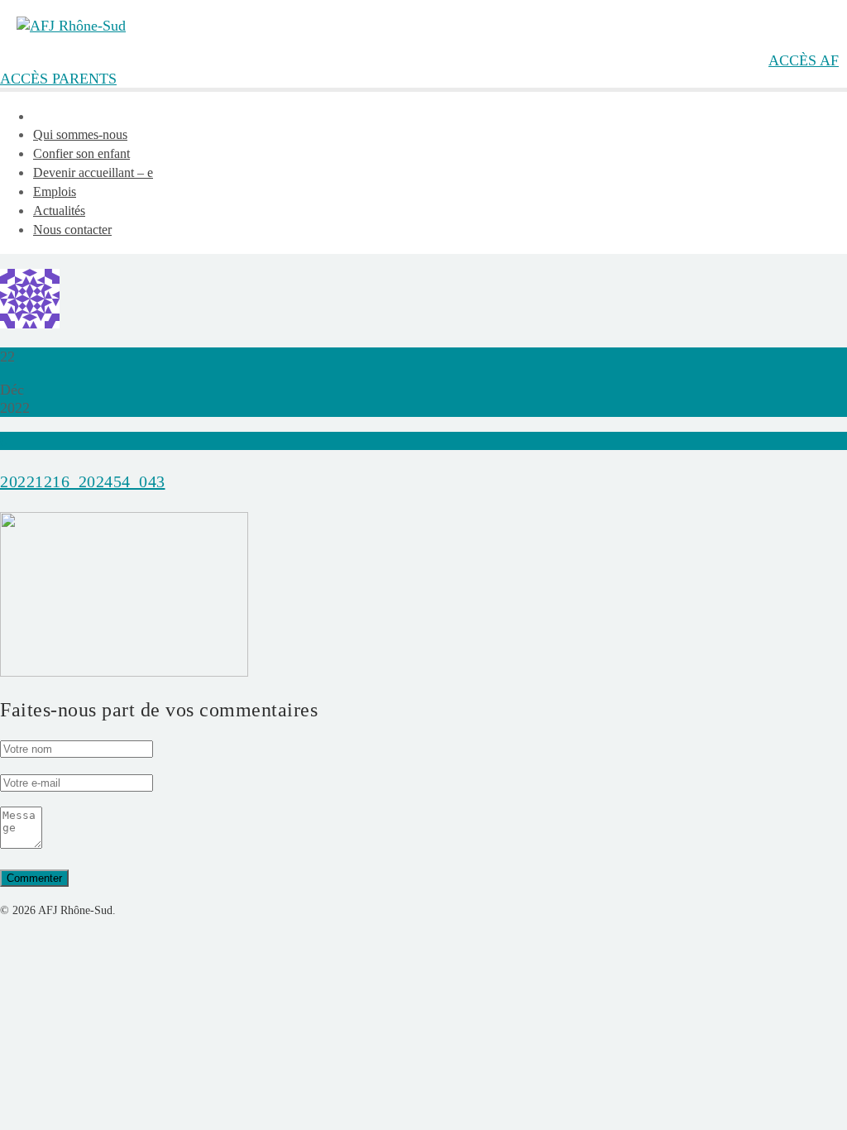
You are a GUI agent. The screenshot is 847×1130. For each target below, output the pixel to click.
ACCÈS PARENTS (58, 78)
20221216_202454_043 (82, 481)
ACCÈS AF (803, 60)
